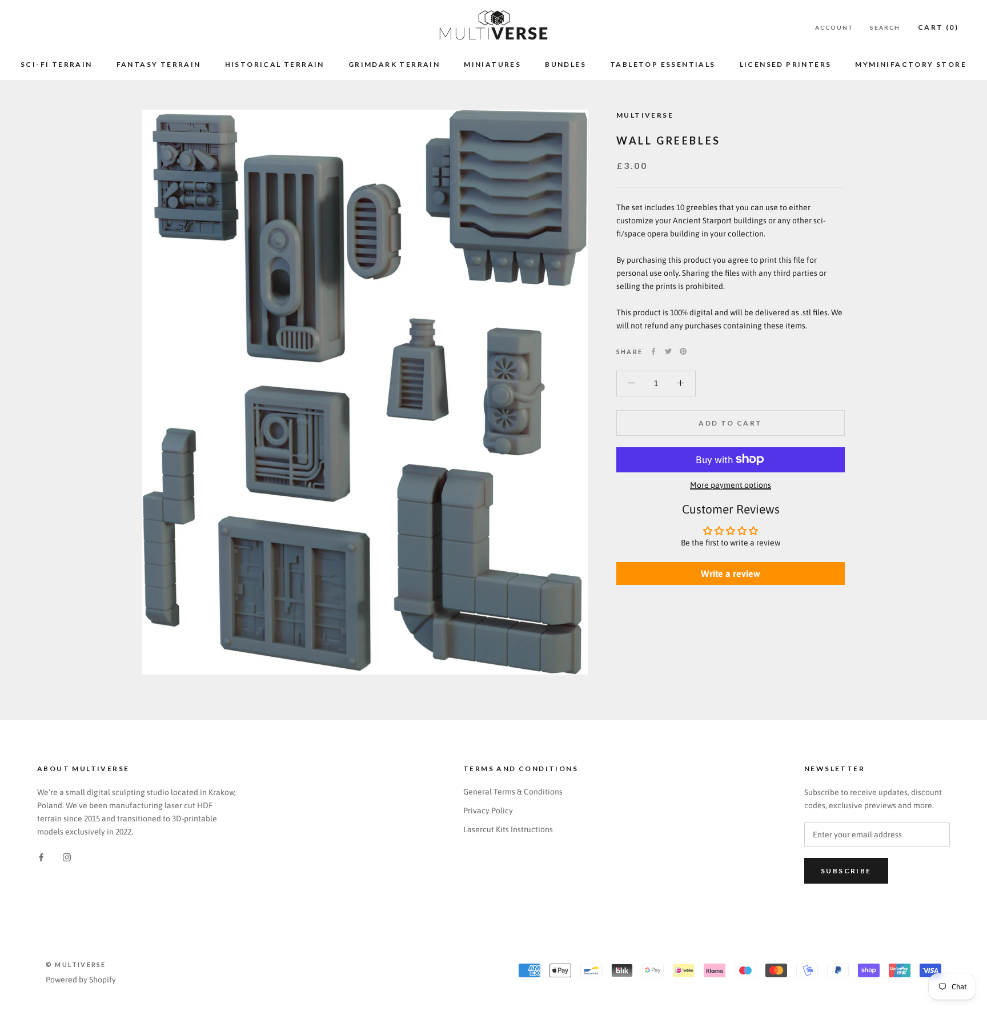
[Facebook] (653, 351)
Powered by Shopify (81, 979)
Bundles (565, 64)
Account (834, 27)
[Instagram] (67, 857)
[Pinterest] (683, 351)
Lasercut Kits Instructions (508, 829)
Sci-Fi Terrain (57, 64)
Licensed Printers (786, 64)
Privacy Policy (488, 810)
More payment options (730, 484)
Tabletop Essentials (663, 64)
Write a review (730, 573)
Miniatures (492, 64)
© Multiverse (76, 964)
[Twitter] (668, 351)
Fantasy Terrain (159, 64)
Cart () (938, 27)
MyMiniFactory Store (910, 64)
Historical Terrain (274, 64)
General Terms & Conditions (513, 791)
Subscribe (846, 870)
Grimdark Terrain (394, 64)
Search (885, 27)
